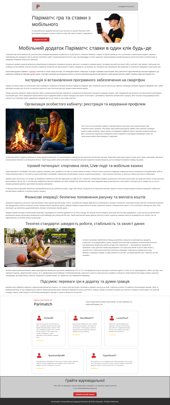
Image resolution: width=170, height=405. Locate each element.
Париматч (33, 71)
